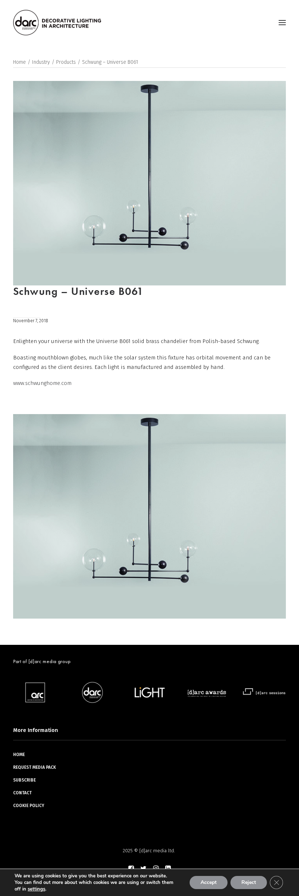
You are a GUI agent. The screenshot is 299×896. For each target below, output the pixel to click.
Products (66, 62)
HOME (19, 754)
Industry (41, 62)
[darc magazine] (57, 22)
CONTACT (22, 792)
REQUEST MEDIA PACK (34, 767)
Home (19, 62)
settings (36, 889)
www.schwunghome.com (42, 383)
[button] (282, 22)
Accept (209, 882)
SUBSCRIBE (24, 780)
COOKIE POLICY (28, 805)
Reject (248, 882)
